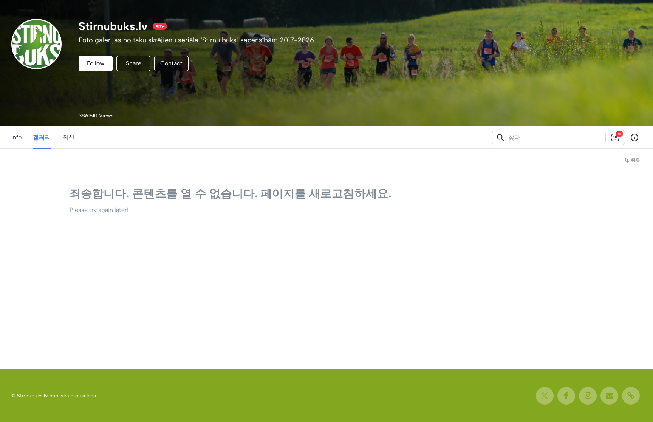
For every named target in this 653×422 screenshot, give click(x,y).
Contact (171, 63)
